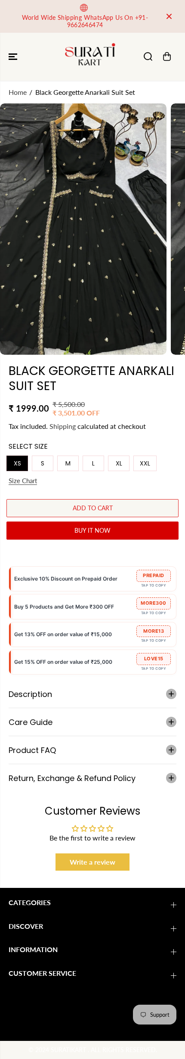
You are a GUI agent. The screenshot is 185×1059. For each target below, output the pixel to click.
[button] (14, 57)
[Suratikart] (90, 57)
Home (18, 92)
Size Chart (23, 480)
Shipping (62, 426)
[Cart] (166, 56)
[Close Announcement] (169, 16)
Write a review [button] (92, 862)
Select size (28, 446)
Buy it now (92, 530)
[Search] (148, 56)
